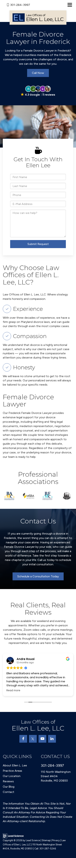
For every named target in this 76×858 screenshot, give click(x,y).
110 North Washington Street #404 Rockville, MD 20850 (56, 776)
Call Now (38, 73)
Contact (8, 792)
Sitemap (46, 840)
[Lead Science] (13, 835)
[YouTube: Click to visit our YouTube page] (42, 739)
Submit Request (38, 244)
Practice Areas (12, 770)
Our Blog (8, 786)
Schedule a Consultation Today (38, 576)
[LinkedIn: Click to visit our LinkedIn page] (52, 739)
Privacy (56, 840)
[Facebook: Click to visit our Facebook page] (23, 739)
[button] (38, 91)
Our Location (11, 776)
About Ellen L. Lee (15, 765)
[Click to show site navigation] (69, 5)
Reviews (8, 781)
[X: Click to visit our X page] (32, 739)
